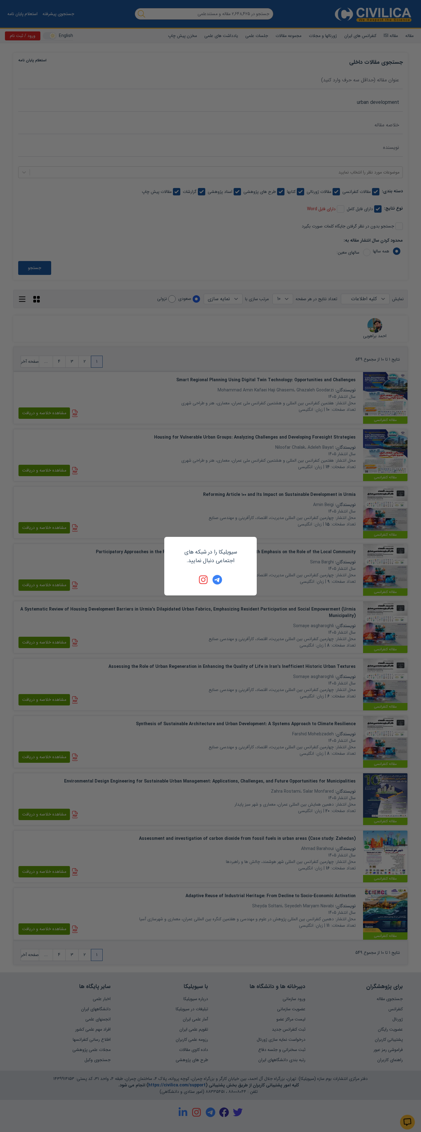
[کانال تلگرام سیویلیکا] (217, 580)
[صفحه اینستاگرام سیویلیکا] (204, 580)
